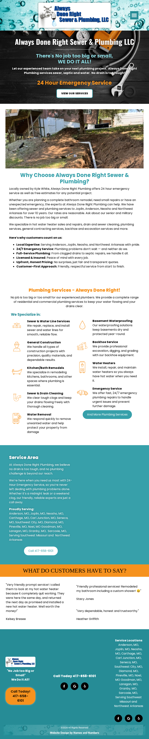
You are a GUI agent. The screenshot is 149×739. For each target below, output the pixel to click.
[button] (134, 15)
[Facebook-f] (64, 686)
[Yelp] (85, 686)
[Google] (74, 686)
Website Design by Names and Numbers (74, 732)
